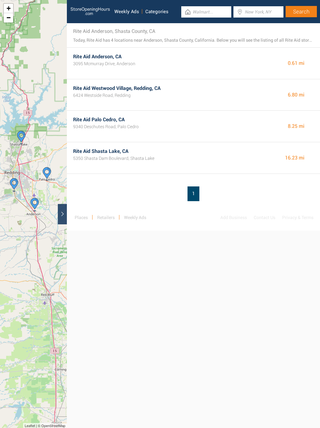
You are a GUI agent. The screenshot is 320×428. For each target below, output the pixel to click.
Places (81, 217)
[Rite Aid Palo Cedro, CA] (47, 174)
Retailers (106, 217)
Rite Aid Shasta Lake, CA (100, 151)
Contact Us (264, 217)
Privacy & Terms (297, 217)
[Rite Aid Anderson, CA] (35, 205)
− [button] (9, 18)
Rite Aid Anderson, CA (97, 57)
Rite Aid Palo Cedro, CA (99, 120)
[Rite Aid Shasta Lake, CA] (21, 138)
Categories (156, 11)
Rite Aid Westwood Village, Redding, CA (117, 88)
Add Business (233, 217)
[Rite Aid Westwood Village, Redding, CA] (14, 185)
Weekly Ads (126, 11)
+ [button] (9, 8)
